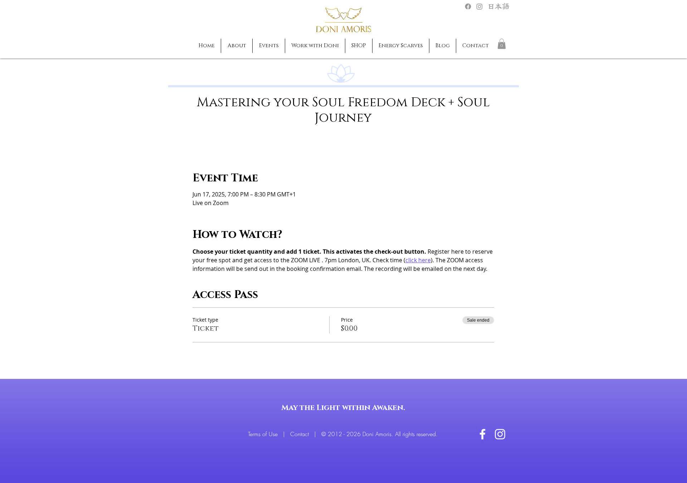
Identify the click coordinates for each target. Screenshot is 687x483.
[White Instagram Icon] (500, 434)
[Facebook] (468, 6)
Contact (300, 434)
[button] (501, 44)
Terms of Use (263, 434)
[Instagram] (479, 6)
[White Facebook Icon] (482, 434)
